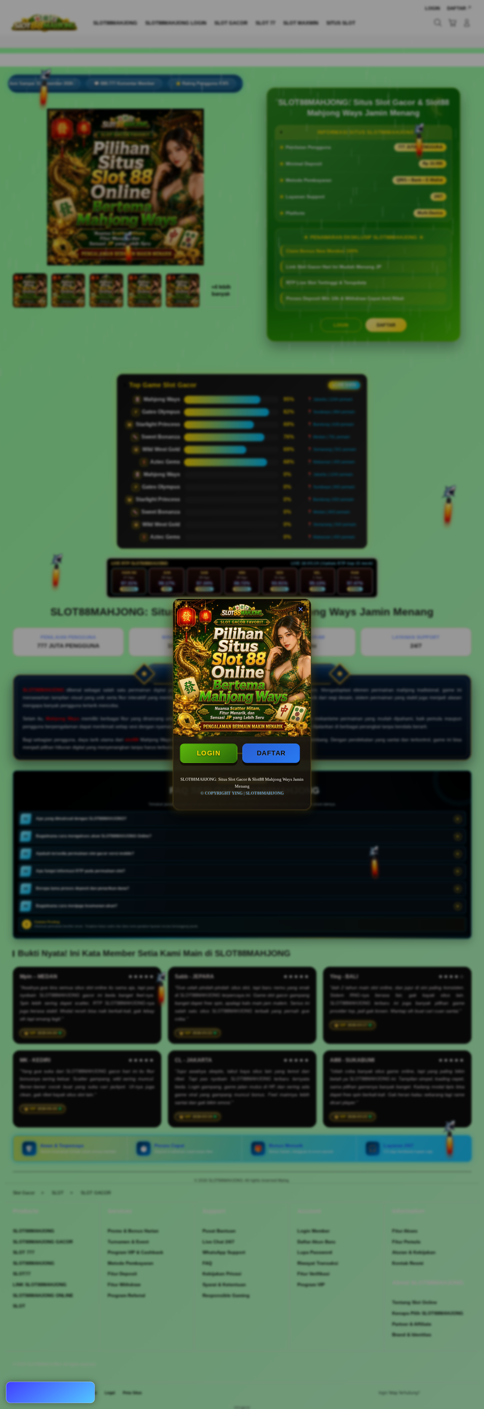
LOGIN (209, 753)
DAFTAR (271, 753)
